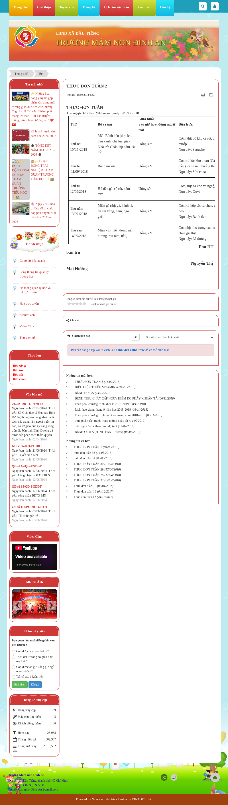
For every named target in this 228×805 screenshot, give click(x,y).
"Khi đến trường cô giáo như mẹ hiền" (34, 659)
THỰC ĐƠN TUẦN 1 (88, 447)
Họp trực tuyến (29, 303)
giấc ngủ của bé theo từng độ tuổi (96, 426)
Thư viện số (27, 337)
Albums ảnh (27, 315)
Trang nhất (21, 7)
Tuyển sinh (66, 7)
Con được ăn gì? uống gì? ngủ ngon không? (35, 669)
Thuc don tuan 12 (85, 497)
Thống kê (89, 7)
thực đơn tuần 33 (84, 452)
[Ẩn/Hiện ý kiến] (136, 337)
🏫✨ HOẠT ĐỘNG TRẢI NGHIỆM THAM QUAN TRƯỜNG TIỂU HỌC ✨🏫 (42, 170)
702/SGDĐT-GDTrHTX (27, 404)
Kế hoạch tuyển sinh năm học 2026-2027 (43, 134)
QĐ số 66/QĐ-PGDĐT (27, 466)
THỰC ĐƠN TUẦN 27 (89, 480)
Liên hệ (165, 7)
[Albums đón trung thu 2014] (34, 604)
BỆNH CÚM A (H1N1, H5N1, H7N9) (99, 432)
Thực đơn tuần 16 (85, 486)
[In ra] (203, 94)
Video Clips (27, 326)
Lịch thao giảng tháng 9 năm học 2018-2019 (103, 409)
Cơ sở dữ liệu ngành (32, 260)
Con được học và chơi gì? (32, 651)
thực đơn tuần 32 (84, 458)
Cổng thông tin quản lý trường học (34, 274)
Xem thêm (144, 7)
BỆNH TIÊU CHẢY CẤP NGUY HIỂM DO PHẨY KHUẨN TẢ (116, 398)
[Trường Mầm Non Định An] (26, 36)
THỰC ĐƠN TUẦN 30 (89, 464)
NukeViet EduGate (103, 799)
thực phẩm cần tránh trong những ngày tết (101, 420)
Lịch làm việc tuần (116, 7)
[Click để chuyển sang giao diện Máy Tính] (174, 777)
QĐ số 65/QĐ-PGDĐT (27, 486)
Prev (17, 605)
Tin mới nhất (34, 84)
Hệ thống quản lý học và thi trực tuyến (35, 290)
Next (51, 605)
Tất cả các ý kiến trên (29, 676)
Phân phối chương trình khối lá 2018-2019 (102, 404)
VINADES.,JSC (142, 799)
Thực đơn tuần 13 (85, 491)
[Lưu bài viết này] (211, 94)
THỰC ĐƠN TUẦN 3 (89, 381)
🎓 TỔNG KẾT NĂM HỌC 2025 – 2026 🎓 (43, 150)
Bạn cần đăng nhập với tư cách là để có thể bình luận (120, 350)
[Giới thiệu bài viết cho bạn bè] (197, 94)
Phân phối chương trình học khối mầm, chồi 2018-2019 (110, 415)
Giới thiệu (44, 7)
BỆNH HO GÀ (84, 393)
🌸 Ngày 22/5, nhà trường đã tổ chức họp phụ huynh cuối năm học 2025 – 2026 (34, 212)
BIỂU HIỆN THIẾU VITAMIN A (96, 387)
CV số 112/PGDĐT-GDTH (29, 507)
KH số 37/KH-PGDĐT (27, 446)
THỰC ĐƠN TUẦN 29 (89, 469)
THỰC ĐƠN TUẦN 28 (89, 475)
